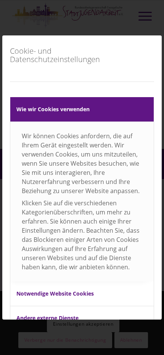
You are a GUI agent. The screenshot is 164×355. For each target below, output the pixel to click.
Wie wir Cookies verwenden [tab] (53, 109)
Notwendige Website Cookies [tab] (55, 293)
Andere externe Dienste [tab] (47, 317)
